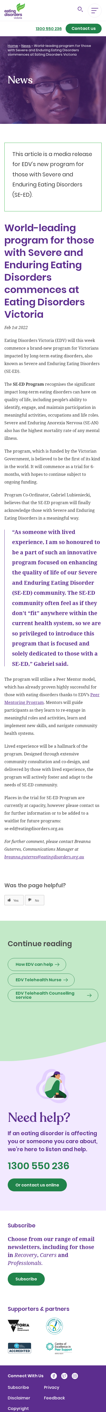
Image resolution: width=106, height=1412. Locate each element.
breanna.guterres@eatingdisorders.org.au (44, 857)
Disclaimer (19, 1398)
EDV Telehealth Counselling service (45, 995)
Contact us (84, 28)
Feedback (54, 1398)
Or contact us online (37, 1185)
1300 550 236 (49, 29)
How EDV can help (34, 964)
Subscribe (26, 1279)
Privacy (51, 1387)
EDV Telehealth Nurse (38, 980)
